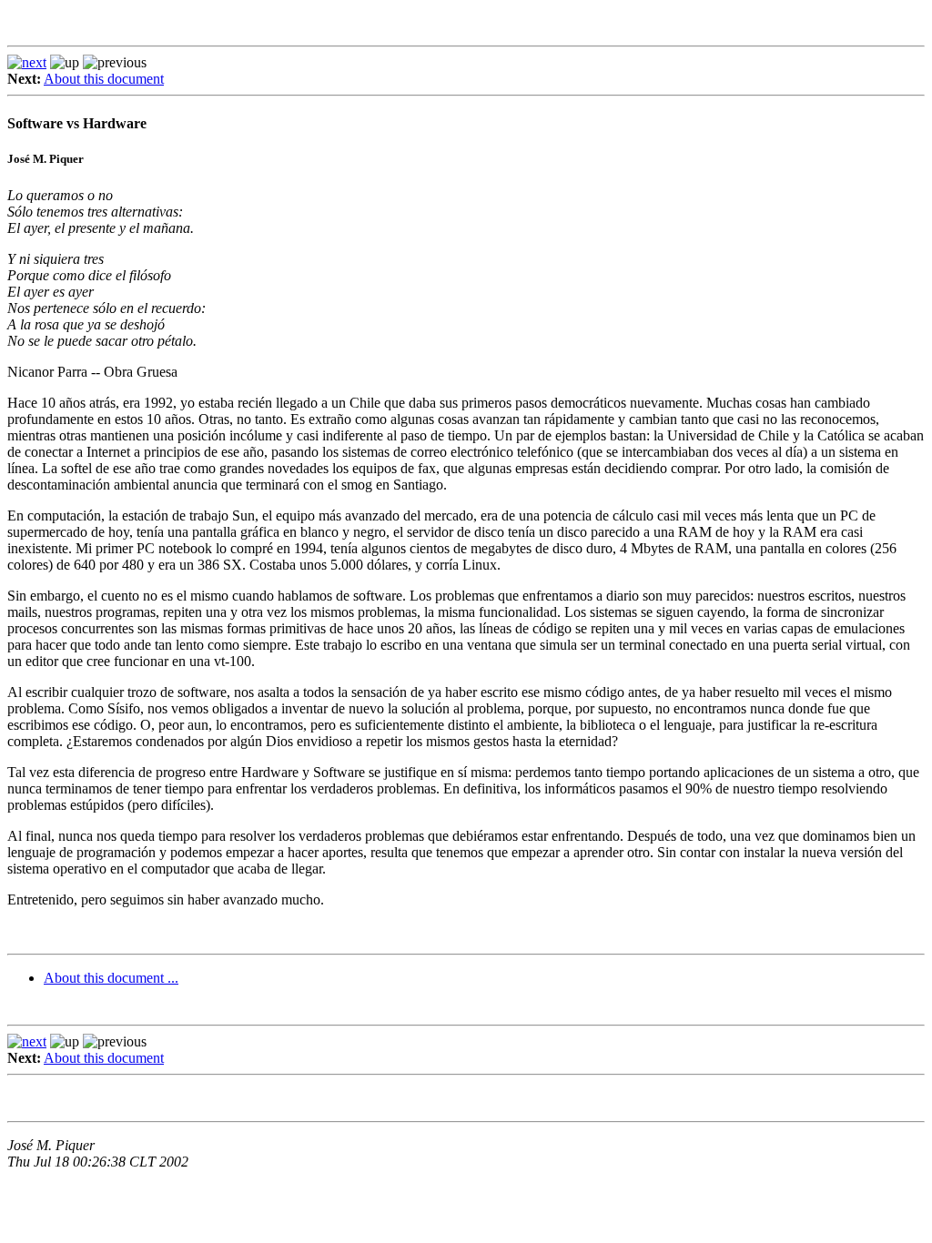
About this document (104, 78)
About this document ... (111, 977)
